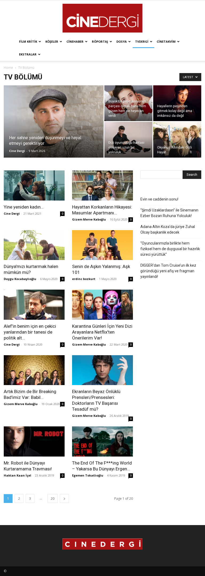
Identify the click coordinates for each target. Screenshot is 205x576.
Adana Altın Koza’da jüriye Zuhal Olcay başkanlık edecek (167, 229)
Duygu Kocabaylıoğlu (20, 279)
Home (8, 67)
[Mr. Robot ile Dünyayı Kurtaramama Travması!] (34, 441)
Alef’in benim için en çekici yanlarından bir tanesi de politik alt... (30, 332)
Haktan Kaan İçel (17, 475)
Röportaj (100, 41)
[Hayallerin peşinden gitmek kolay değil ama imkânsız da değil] (177, 103)
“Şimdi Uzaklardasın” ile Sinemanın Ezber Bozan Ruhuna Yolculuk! (169, 213)
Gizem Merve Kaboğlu (89, 219)
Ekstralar (28, 54)
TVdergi (141, 41)
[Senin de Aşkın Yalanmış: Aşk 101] (102, 245)
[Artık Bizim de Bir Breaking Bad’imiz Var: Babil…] (34, 370)
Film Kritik (28, 41)
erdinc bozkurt (83, 279)
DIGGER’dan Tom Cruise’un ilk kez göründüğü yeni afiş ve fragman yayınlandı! (168, 271)
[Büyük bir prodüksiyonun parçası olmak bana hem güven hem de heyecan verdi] (128, 103)
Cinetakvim (166, 41)
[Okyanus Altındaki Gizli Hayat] (177, 140)
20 (52, 498)
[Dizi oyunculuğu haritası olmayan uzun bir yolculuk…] (128, 140)
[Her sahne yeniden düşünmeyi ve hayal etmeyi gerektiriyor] (54, 128)
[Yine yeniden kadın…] (34, 185)
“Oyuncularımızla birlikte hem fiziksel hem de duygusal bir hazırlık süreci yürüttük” (170, 249)
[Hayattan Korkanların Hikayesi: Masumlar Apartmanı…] (102, 185)
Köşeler (51, 41)
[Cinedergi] (102, 18)
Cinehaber (75, 41)
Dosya (121, 41)
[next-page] (64, 498)
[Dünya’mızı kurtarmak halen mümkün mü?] (34, 245)
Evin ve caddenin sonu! (159, 199)
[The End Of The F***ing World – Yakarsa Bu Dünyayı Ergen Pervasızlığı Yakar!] (102, 441)
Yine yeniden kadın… (24, 207)
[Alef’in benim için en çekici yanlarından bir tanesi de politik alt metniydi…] (34, 305)
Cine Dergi (17, 151)
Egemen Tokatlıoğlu (87, 475)
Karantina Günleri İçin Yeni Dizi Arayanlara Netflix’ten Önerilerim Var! (102, 332)
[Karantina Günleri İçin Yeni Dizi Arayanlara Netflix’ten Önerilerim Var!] (102, 305)
